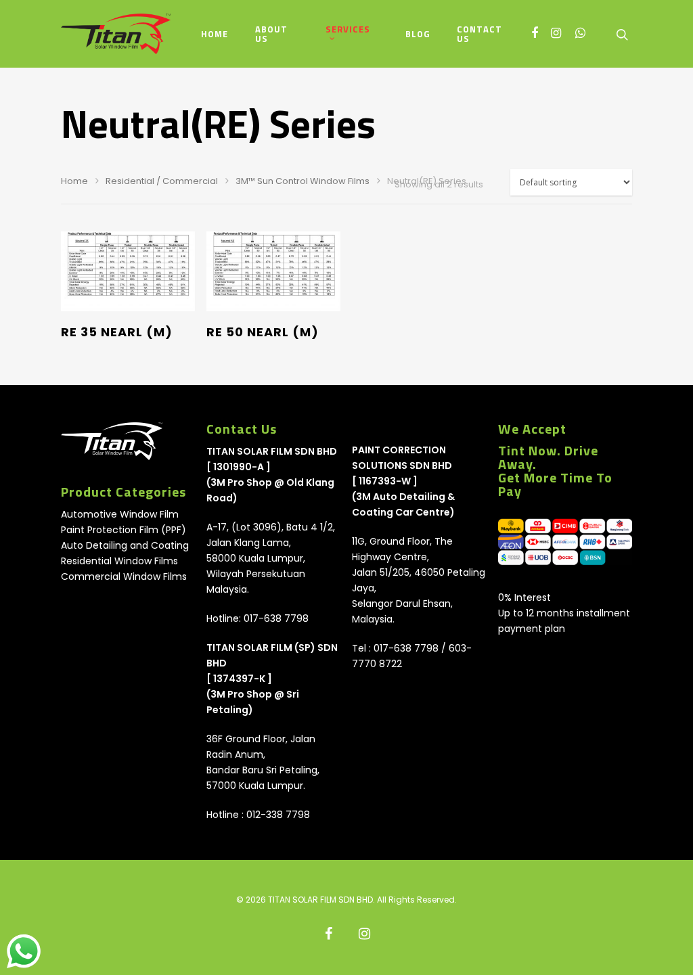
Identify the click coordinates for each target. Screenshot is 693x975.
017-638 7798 (276, 618)
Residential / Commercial (162, 181)
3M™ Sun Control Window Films (303, 181)
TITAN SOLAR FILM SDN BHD (271, 451)
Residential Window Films (119, 561)
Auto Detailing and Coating (125, 545)
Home (74, 181)
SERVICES (348, 30)
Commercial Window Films (124, 576)
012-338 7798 (278, 814)
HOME (214, 34)
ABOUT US (271, 33)
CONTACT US (479, 33)
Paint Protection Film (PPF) (123, 530)
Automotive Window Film (120, 514)
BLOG (417, 34)
